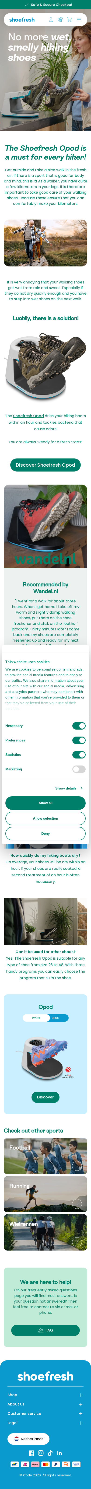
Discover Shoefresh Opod (45, 465)
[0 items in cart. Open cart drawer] (69, 19)
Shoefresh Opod (28, 416)
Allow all (45, 803)
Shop (12, 1395)
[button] (78, 19)
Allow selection (45, 818)
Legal (12, 1423)
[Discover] (77, 1166)
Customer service (24, 1413)
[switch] (79, 740)
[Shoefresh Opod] (45, 1054)
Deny (45, 833)
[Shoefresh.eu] (22, 19)
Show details (66, 788)
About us (15, 1404)
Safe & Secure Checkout (49, 4)
